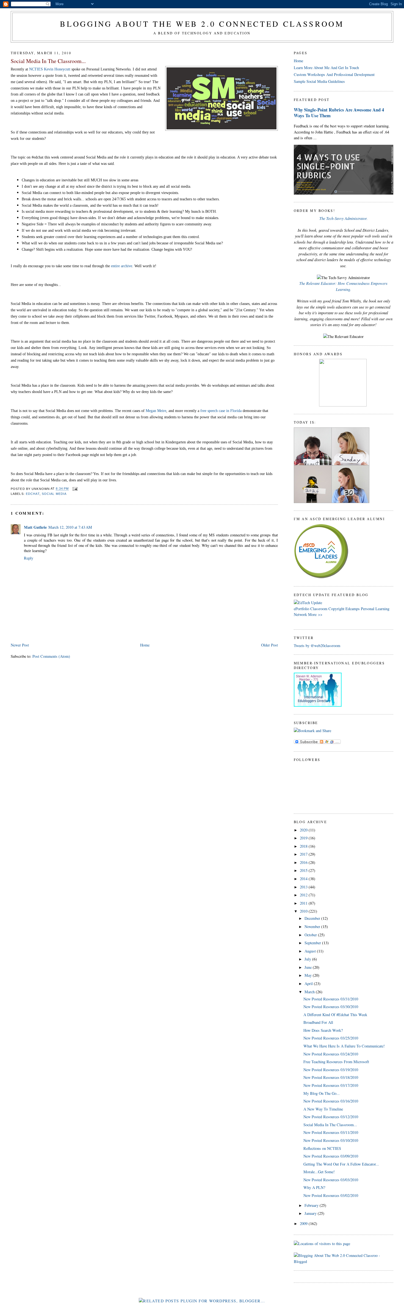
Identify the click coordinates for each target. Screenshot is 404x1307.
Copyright (336, 608)
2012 (304, 894)
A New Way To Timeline (323, 1109)
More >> (315, 614)
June (309, 967)
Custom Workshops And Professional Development (334, 74)
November (313, 926)
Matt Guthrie (35, 527)
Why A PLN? (314, 1187)
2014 (304, 878)
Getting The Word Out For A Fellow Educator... (341, 1164)
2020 (304, 830)
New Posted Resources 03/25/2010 (330, 1038)
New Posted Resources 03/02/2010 (330, 1195)
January (311, 1213)
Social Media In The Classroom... (48, 61)
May (309, 975)
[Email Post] (74, 488)
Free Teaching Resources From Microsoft (336, 1061)
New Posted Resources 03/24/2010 (330, 1054)
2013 (304, 886)
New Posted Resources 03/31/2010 (330, 999)
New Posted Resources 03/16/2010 (330, 1101)
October (311, 934)
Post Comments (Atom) (51, 656)
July (308, 959)
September (313, 942)
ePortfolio (301, 608)
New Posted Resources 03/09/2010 (330, 1156)
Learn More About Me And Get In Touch (326, 67)
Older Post (269, 645)
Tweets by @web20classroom (317, 645)
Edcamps (352, 608)
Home (145, 645)
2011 (304, 903)
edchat (33, 493)
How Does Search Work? (323, 1030)
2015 (304, 870)
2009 (304, 1223)
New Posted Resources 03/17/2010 (330, 1085)
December (313, 918)
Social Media (54, 493)
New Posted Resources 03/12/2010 (330, 1116)
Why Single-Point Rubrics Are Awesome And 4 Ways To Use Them (339, 112)
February (312, 1205)
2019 (304, 838)
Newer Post (20, 645)
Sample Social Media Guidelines (319, 81)
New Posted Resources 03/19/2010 (330, 1069)
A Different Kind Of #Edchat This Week (335, 1014)
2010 (304, 911)
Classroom (318, 608)
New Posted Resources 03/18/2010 (330, 1077)
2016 (304, 862)
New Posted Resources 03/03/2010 (330, 1179)
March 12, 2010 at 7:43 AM (70, 527)
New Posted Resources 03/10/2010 (330, 1140)
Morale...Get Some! (319, 1171)
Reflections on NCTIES (322, 1148)
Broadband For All (318, 1022)
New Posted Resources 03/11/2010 (330, 1132)
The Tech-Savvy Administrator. (343, 218)
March (310, 991)
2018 (304, 846)
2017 (304, 854)
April (309, 983)
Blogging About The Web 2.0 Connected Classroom (202, 23)
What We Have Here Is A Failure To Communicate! (344, 1046)
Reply (28, 558)
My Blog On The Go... (321, 1093)
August (311, 951)
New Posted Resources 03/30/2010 (330, 1006)
